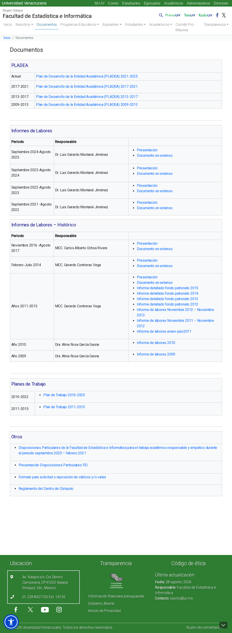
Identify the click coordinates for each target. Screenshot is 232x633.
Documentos (47, 24)
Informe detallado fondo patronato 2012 (167, 304)
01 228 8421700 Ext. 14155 (43, 597)
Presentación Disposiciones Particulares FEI (53, 465)
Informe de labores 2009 (156, 354)
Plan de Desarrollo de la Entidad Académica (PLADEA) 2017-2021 (87, 86)
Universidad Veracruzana (24, 3)
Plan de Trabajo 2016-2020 (64, 395)
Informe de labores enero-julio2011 (164, 331)
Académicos (173, 3)
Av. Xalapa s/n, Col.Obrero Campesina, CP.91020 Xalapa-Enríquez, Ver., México (45, 582)
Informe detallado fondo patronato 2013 (167, 299)
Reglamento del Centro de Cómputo (46, 488)
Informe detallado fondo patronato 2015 (167, 288)
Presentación (147, 150)
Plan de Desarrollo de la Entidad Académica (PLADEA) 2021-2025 (87, 76)
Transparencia (215, 24)
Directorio (221, 3)
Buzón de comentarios (204, 627)
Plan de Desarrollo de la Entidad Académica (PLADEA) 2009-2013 (87, 104)
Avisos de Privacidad (104, 611)
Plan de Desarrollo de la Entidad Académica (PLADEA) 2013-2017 (87, 97)
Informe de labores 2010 (156, 343)
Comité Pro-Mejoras (185, 27)
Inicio (8, 24)
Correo (113, 3)
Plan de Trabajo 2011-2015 (64, 407)
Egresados (152, 3)
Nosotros (23, 24)
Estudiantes (131, 3)
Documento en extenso (155, 155)
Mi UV (99, 3)
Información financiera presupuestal (116, 596)
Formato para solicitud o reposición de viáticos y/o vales (62, 477)
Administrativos (198, 3)
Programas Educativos (78, 24)
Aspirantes (110, 24)
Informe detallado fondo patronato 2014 (167, 293)
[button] (160, 15)
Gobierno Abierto (101, 603)
